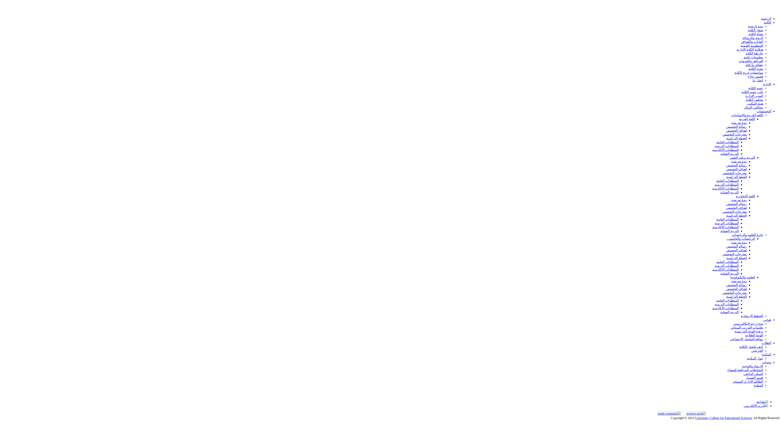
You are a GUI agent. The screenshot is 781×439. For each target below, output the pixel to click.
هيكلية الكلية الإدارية (749, 49)
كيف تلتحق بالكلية (751, 347)
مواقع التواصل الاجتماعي (746, 339)
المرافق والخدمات (751, 61)
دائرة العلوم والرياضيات (747, 235)
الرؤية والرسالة (753, 38)
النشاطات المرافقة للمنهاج (745, 370)
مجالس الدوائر (753, 107)
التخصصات (764, 111)
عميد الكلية (755, 88)
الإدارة (767, 84)
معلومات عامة (753, 57)
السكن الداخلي (753, 374)
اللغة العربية (747, 119)
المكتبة (766, 354)
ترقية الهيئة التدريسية (749, 331)
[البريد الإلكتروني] (756, 405)
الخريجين (757, 350)
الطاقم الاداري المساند (748, 381)
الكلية (767, 22)
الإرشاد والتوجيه (752, 366)
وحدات (766, 362)
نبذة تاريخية (755, 26)
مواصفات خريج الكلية (748, 72)
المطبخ (758, 385)
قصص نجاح (755, 76)
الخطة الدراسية (736, 138)
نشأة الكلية (755, 34)
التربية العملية (729, 153)
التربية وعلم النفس (742, 157)
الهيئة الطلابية (754, 335)
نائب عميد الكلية (752, 92)
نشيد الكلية (755, 69)
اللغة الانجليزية (745, 196)
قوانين (767, 320)
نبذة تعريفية (739, 123)
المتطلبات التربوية (727, 146)
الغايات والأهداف (752, 41)
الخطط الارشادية (752, 316)
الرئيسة (766, 18)
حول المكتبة (755, 358)
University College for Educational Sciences (723, 418)
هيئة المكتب (755, 103)
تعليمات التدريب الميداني (746, 327)
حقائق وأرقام (754, 65)
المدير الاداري (754, 96)
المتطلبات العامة (727, 142)
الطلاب (766, 343)
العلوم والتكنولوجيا (742, 277)
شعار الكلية (755, 30)
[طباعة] (762, 402)
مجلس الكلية (754, 99)
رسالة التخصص (736, 126)
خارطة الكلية (754, 53)
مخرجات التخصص (734, 134)
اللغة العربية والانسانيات (747, 115)
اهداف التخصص (736, 130)
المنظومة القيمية (752, 45)
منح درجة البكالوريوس (748, 323)
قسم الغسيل (754, 377)
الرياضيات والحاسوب (741, 238)
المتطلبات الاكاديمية (725, 150)
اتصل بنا (758, 80)
